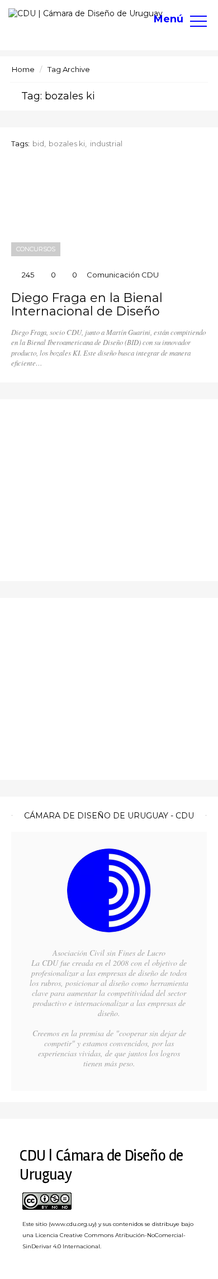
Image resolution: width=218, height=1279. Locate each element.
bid (38, 143)
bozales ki (67, 143)
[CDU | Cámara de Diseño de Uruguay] (85, 13)
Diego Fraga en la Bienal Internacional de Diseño (87, 304)
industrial (106, 143)
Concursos (35, 249)
